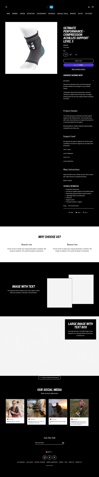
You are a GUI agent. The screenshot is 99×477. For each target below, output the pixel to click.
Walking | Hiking (62, 13)
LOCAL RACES (29, 462)
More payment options (78, 69)
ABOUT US (71, 462)
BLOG (66, 462)
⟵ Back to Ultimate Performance (49, 377)
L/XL (76, 54)
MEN (8, 13)
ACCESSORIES (41, 13)
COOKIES (61, 462)
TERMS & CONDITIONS (51, 462)
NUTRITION (30, 13)
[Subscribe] (63, 443)
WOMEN (15, 13)
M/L (71, 54)
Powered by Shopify (49, 465)
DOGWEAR (51, 13)
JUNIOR (22, 13)
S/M (66, 54)
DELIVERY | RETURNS (39, 462)
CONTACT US (78, 462)
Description (66, 81)
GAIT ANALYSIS (21, 462)
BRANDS (73, 13)
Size (64, 51)
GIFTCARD (88, 13)
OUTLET (80, 13)
